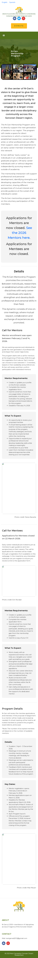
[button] (3, 35)
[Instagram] (23, 18)
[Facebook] (14, 18)
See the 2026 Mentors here (20, 233)
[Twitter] (19, 18)
